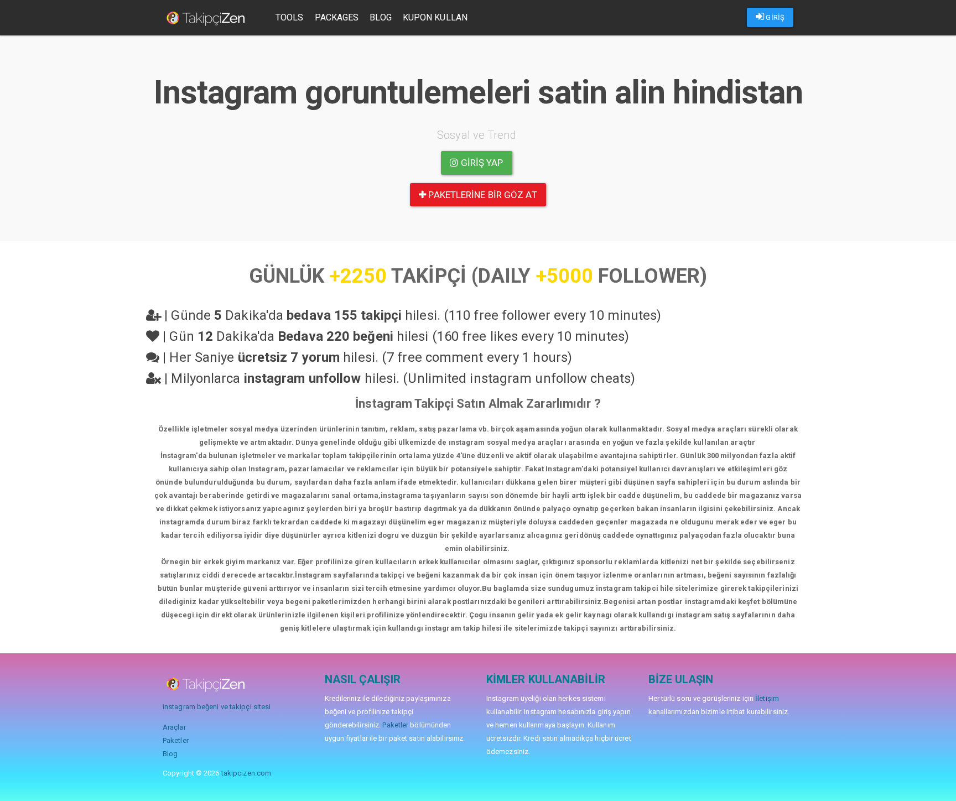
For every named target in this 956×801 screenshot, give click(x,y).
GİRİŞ (774, 17)
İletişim (767, 698)
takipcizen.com (246, 773)
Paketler (176, 740)
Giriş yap (481, 162)
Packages (337, 17)
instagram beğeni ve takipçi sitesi (217, 707)
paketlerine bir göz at (481, 194)
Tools (290, 17)
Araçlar (174, 727)
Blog (380, 17)
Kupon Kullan (435, 17)
